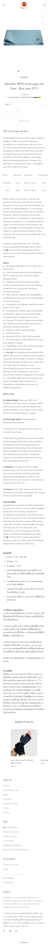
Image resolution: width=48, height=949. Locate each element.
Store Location (10, 836)
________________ (13, 873)
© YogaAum (24, 942)
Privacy (6, 812)
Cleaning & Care (11, 790)
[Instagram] (16, 931)
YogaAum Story (10, 803)
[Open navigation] (3, 5)
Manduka (24, 77)
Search (6, 785)
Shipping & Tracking (12, 845)
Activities (7, 799)
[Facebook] (4, 931)
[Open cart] (45, 5)
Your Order (8, 840)
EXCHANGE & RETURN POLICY (16, 849)
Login (5, 869)
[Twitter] (10, 931)
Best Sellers (8, 878)
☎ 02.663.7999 (10, 827)
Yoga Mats (8, 882)
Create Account (10, 864)
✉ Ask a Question (11, 831)
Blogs (5, 794)
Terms (6, 808)
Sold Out (24, 121)
